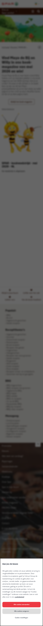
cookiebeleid (19, 597)
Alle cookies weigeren (21, 611)
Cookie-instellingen (21, 618)
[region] (21, 592)
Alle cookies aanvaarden (22, 605)
